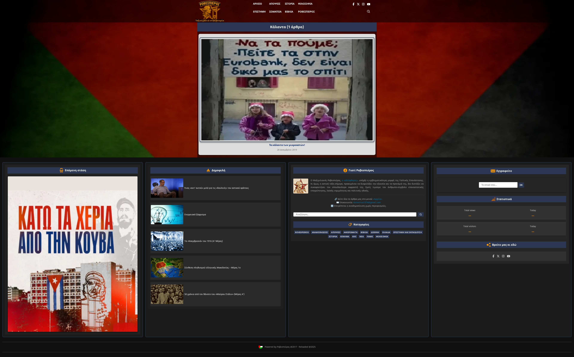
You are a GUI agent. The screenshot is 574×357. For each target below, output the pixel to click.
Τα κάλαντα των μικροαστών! (287, 145)
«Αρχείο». (377, 199)
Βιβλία (289, 11)
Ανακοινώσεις (320, 232)
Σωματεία (275, 11)
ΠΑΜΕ (370, 236)
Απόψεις (274, 3)
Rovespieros (302, 232)
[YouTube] (368, 4)
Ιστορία (289, 3)
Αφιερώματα (351, 232)
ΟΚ (521, 185)
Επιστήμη (259, 11)
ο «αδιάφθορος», (350, 180)
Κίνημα (344, 236)
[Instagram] (363, 4)
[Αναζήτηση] (368, 11)
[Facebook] (353, 4)
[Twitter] (358, 4)
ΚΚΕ (354, 236)
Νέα (361, 236)
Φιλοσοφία (305, 3)
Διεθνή (375, 232)
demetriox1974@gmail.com (367, 202)
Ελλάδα (386, 232)
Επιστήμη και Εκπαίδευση (407, 232)
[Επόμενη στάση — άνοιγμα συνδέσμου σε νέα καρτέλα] (72, 254)
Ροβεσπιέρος (306, 11)
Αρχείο (257, 3)
